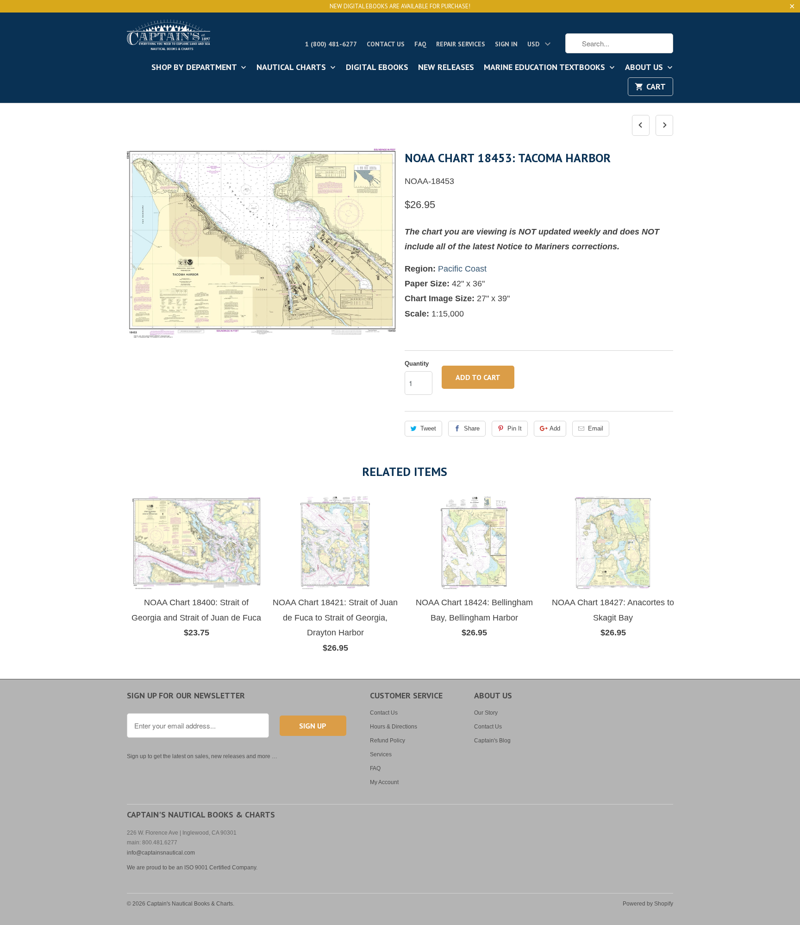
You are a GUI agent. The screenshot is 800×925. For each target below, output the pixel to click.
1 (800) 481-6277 (331, 44)
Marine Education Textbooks (545, 67)
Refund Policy (387, 740)
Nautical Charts (292, 67)
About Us (645, 67)
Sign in (506, 44)
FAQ (420, 44)
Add (555, 428)
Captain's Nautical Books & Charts (190, 903)
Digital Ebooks (377, 67)
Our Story (486, 713)
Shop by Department (195, 67)
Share (472, 428)
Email (595, 428)
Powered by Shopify (648, 903)
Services (381, 754)
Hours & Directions (393, 726)
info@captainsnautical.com (161, 852)
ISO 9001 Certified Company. (220, 867)
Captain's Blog (492, 740)
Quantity (417, 363)
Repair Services (460, 44)
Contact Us (386, 44)
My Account (384, 782)
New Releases (446, 67)
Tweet (428, 428)
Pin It (514, 428)
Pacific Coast (462, 268)
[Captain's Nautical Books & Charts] (168, 37)
